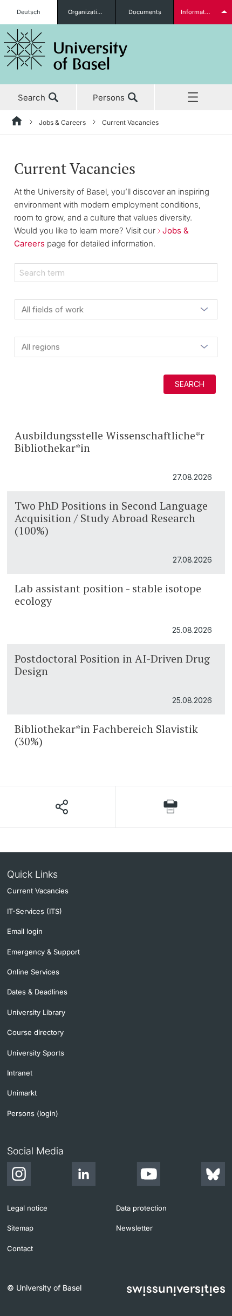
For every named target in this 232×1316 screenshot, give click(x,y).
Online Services (33, 971)
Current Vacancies (38, 890)
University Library (36, 1012)
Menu (193, 97)
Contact (20, 1248)
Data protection (141, 1208)
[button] (61, 806)
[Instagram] (19, 1175)
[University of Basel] (66, 49)
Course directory (35, 1032)
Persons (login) (32, 1113)
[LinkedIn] (83, 1175)
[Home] (17, 122)
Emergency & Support (43, 951)
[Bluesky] (213, 1175)
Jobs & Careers (62, 122)
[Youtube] (148, 1175)
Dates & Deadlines (37, 991)
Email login (25, 931)
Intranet (19, 1072)
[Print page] (170, 806)
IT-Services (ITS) (34, 911)
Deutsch (28, 12)
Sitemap (20, 1228)
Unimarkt (22, 1092)
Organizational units (91, 12)
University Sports (35, 1052)
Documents (144, 12)
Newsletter (134, 1228)
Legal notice (27, 1208)
